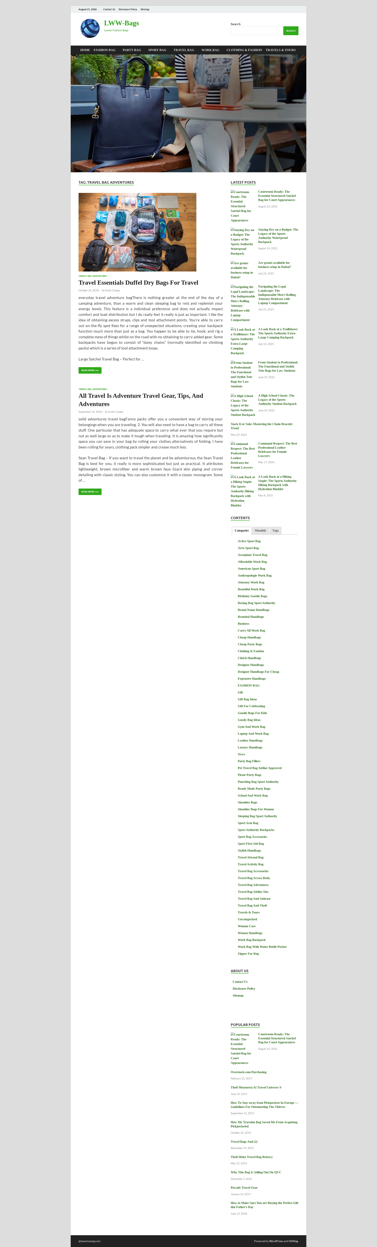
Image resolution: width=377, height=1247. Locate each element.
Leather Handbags (250, 740)
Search (236, 24)
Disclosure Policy (128, 9)
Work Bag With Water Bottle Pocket (262, 946)
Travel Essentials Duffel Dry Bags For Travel (138, 282)
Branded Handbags (251, 616)
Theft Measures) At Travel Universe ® (256, 1087)
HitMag (293, 1241)
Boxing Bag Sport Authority (256, 603)
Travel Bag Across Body (254, 878)
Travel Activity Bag (251, 864)
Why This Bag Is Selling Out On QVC (256, 1172)
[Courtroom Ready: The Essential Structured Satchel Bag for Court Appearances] (243, 192)
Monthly (260, 530)
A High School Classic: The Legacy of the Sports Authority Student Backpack (277, 399)
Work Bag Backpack (252, 940)
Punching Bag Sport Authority (258, 781)
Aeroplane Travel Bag (252, 555)
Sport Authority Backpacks (256, 830)
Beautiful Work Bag (251, 589)
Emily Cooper (112, 290)
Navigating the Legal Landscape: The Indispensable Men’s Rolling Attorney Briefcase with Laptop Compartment (277, 294)
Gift (240, 692)
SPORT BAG (157, 50)
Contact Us (109, 9)
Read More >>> (89, 369)
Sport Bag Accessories (252, 836)
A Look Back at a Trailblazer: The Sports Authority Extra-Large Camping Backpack (278, 333)
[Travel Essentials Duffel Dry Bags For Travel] (151, 232)
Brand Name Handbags (253, 610)
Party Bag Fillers (249, 761)
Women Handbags (250, 933)
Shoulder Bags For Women (256, 809)
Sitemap (145, 9)
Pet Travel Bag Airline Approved (260, 768)
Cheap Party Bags (250, 644)
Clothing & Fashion (244, 50)
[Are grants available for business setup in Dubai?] (243, 263)
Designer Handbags (251, 665)
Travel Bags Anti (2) (244, 1141)
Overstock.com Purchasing (248, 1072)
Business (243, 623)
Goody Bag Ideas (249, 720)
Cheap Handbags (249, 637)
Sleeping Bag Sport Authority (257, 816)
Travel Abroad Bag (251, 857)
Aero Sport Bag (248, 548)
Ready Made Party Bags (254, 788)
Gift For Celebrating (251, 706)
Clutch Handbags (249, 658)
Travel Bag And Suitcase (254, 898)
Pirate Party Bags (249, 775)
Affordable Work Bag (252, 561)
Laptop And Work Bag (253, 733)
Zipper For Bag (248, 953)
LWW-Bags (121, 23)
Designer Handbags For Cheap (258, 671)
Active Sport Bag (249, 541)
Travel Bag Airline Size (253, 891)
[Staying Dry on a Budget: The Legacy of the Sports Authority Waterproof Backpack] (243, 230)
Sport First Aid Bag (251, 843)
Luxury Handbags (250, 747)
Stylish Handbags (249, 850)
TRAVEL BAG (184, 50)
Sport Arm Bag (248, 823)
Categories (242, 530)
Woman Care (247, 926)
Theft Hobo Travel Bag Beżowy (252, 1157)
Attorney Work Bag (251, 582)
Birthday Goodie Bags (252, 596)
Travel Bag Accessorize (253, 871)
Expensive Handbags (252, 678)
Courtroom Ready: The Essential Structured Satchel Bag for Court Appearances (277, 196)
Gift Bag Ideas (247, 699)
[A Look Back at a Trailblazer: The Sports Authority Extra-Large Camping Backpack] (243, 329)
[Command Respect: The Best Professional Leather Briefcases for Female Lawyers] (243, 444)
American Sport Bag (251, 568)
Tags (275, 530)
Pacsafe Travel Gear (244, 1187)
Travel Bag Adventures (93, 276)
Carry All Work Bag (251, 630)
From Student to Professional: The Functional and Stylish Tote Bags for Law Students (278, 366)
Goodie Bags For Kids (252, 713)
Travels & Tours (281, 50)
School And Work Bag (253, 795)
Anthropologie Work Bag (255, 575)
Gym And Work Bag (251, 726)
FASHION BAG (104, 50)
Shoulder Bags (247, 802)
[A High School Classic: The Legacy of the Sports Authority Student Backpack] (243, 396)
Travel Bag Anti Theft (252, 905)
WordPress (276, 1241)
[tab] (242, 531)
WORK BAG (210, 50)
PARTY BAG (132, 50)
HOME (85, 50)
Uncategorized (247, 919)
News (241, 754)
